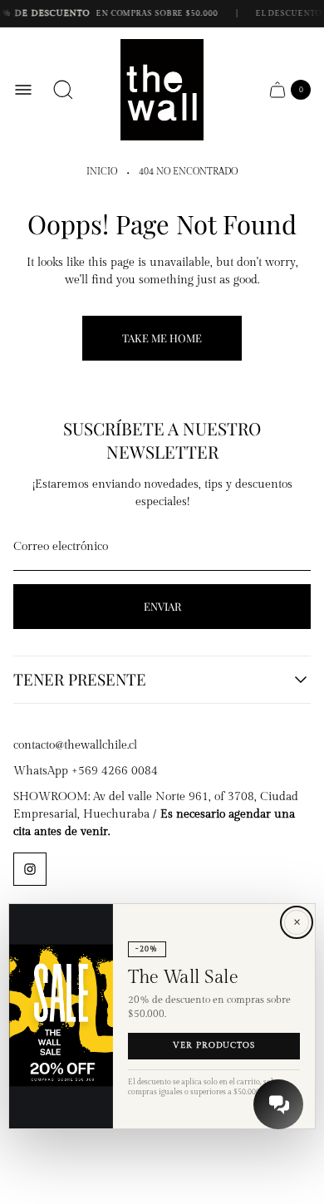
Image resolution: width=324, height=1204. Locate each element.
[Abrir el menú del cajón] (23, 89)
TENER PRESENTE (79, 680)
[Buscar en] (63, 89)
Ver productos (214, 1045)
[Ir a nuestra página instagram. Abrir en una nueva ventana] (30, 869)
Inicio (101, 172)
